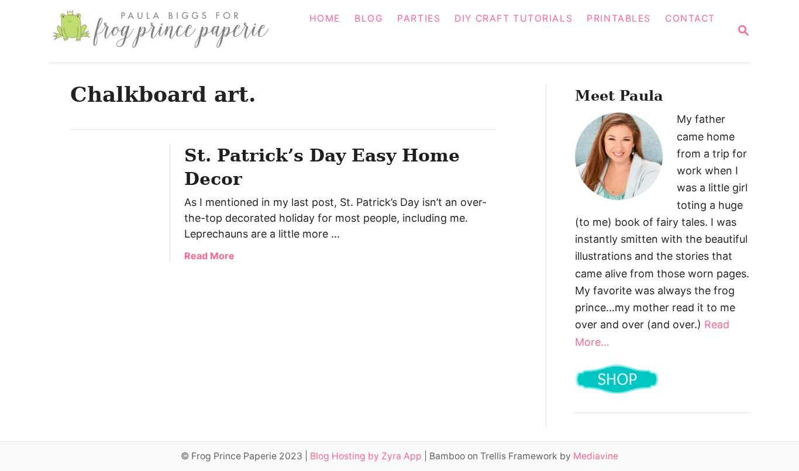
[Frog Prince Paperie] (169, 31)
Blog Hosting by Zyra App (366, 456)
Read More (209, 256)
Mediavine (595, 456)
